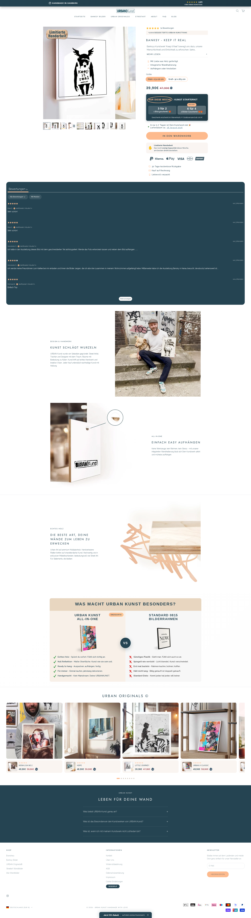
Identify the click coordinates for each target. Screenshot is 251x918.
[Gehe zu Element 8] (113, 126)
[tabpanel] (125, 248)
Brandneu (10, 856)
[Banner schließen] (147, 915)
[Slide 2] (121, 778)
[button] (124, 915)
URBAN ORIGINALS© (120, 16)
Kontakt (109, 856)
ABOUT (154, 16)
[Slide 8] (133, 778)
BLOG (174, 16)
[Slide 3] (123, 778)
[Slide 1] (118, 778)
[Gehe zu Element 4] (55, 126)
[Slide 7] (131, 778)
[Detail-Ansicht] (72, 126)
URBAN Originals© (14, 864)
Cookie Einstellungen (114, 881)
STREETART (140, 16)
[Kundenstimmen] (80, 126)
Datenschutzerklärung (115, 873)
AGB (108, 869)
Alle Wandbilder (12, 873)
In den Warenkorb (177, 135)
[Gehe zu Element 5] (88, 126)
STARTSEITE (79, 16)
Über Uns (110, 860)
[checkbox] (35, 197)
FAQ (164, 16)
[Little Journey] (150, 731)
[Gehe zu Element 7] (105, 126)
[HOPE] (92, 731)
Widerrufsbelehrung (114, 864)
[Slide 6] (129, 778)
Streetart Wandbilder (14, 869)
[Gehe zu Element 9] (122, 126)
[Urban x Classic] (209, 731)
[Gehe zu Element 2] (46, 126)
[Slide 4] (125, 778)
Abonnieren (218, 874)
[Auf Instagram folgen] (7, 895)
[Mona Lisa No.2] (34, 731)
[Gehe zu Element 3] (63, 126)
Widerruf (112, 886)
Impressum (110, 877)
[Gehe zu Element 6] (97, 126)
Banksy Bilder (98, 16)
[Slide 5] (127, 778)
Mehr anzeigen (125, 299)
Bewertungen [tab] (18, 189)
